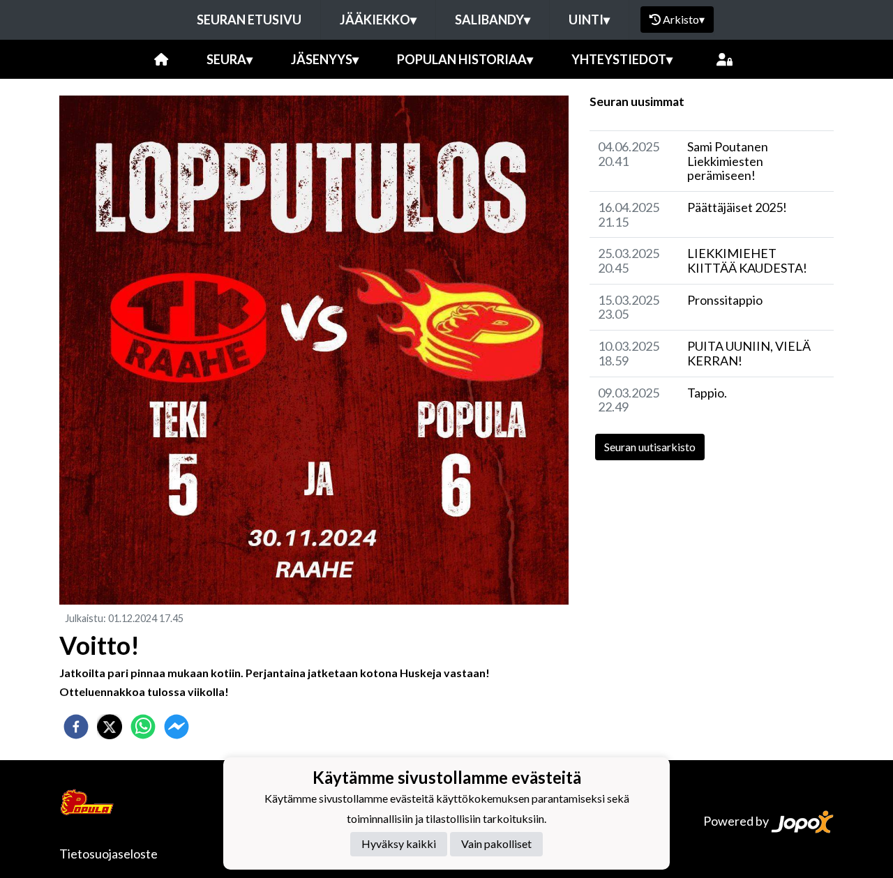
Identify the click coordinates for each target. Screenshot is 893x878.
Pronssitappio (725, 300)
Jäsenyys (325, 59)
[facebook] (76, 726)
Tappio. (707, 392)
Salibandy (492, 19)
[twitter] (109, 726)
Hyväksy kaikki (398, 843)
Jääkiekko (378, 19)
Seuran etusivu (249, 19)
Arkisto (684, 19)
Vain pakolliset (496, 843)
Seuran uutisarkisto (650, 446)
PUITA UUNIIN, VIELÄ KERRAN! (749, 353)
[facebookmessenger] (176, 726)
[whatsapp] (143, 726)
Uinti (589, 19)
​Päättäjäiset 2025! (737, 207)
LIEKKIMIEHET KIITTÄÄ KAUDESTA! (747, 260)
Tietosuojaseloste (108, 853)
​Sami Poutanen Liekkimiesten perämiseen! (727, 161)
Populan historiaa (465, 59)
